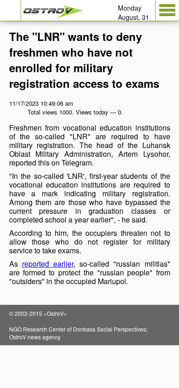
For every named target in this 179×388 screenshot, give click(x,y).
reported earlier (47, 263)
